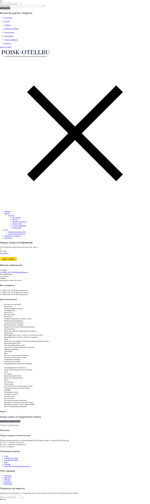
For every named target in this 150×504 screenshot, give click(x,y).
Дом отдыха (17, 224)
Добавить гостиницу (12, 236)
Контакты (8, 238)
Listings (11, 215)
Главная (7, 211)
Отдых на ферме (19, 226)
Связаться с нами (11, 458)
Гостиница (16, 217)
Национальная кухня (16, 232)
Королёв (7, 476)
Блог (6, 230)
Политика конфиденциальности (17, 466)
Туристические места (17, 234)
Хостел (15, 219)
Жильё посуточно (19, 222)
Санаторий (16, 228)
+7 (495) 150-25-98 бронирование (14, 272)
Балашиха (8, 484)
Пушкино (8, 482)
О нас (6, 456)
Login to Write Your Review (10, 421)
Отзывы (7, 464)
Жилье (7, 213)
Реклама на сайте (11, 460)
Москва (7, 480)
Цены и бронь (8, 259)
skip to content (5, 47)
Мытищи (7, 478)
